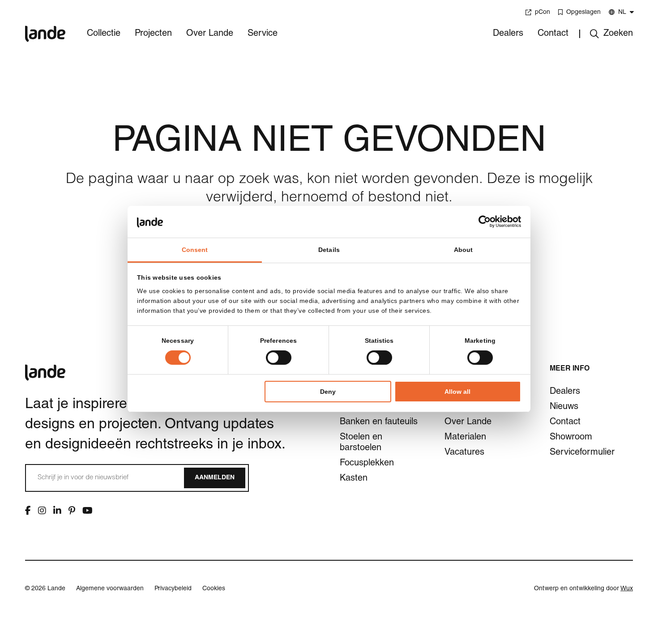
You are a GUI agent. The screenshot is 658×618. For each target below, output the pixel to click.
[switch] (278, 357)
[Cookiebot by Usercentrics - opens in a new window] (482, 221)
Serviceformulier (582, 452)
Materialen (465, 437)
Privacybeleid (173, 589)
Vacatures (464, 452)
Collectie (103, 34)
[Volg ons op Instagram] (42, 510)
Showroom (571, 437)
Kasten (353, 478)
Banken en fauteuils (379, 422)
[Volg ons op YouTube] (87, 510)
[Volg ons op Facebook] (28, 510)
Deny (328, 391)
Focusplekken (367, 463)
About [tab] (463, 249)
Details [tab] (329, 249)
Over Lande (209, 34)
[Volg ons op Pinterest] (71, 510)
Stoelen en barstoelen (361, 443)
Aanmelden (215, 478)
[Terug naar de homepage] (45, 27)
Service (263, 34)
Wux (626, 589)
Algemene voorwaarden (110, 589)
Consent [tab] (195, 249)
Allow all (457, 391)
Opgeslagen (583, 12)
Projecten (153, 34)
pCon (542, 12)
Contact (553, 34)
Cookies (213, 589)
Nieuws (564, 407)
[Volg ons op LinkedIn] (57, 510)
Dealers (508, 34)
